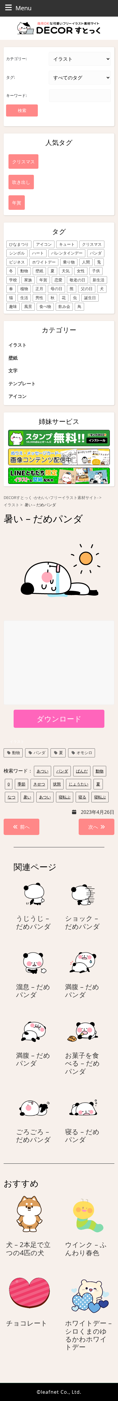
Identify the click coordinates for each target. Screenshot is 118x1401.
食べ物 (45, 306)
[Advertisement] (59, 663)
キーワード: (16, 95)
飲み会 (64, 306)
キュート (67, 244)
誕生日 (90, 297)
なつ (11, 797)
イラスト (17, 345)
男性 (39, 297)
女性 (81, 270)
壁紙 (39, 270)
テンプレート (22, 383)
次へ (93, 827)
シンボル (17, 253)
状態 (57, 784)
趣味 (13, 306)
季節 (21, 784)
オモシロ (84, 752)
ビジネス (17, 262)
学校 (13, 280)
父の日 (87, 288)
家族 (28, 280)
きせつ (39, 784)
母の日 (56, 288)
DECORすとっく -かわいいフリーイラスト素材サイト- (51, 497)
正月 (39, 288)
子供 (96, 270)
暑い (27, 797)
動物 (24, 270)
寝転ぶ (64, 797)
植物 (24, 288)
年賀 (43, 280)
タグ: (10, 77)
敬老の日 (77, 280)
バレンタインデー (67, 253)
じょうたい (78, 784)
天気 (66, 270)
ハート (38, 253)
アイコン (44, 244)
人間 (86, 262)
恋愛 (58, 280)
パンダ (96, 253)
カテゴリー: (16, 58)
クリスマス (92, 244)
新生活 (98, 280)
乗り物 (69, 262)
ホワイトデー (44, 262)
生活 (24, 297)
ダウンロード (59, 719)
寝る (82, 797)
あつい (42, 771)
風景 (28, 306)
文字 (13, 370)
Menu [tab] (23, 8)
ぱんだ (82, 771)
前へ (25, 827)
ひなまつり (19, 244)
